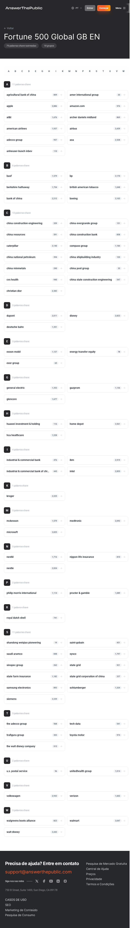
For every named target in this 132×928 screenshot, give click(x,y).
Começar (103, 8)
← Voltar (9, 28)
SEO (8, 905)
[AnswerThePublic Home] (23, 8)
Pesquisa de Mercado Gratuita (106, 863)
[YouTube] (51, 881)
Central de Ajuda (97, 869)
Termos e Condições (100, 884)
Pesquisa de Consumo (20, 915)
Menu (118, 8)
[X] (37, 881)
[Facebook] (44, 881)
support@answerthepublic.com (38, 872)
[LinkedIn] (58, 881)
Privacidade (94, 879)
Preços (90, 874)
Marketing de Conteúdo (21, 910)
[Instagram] (65, 881)
